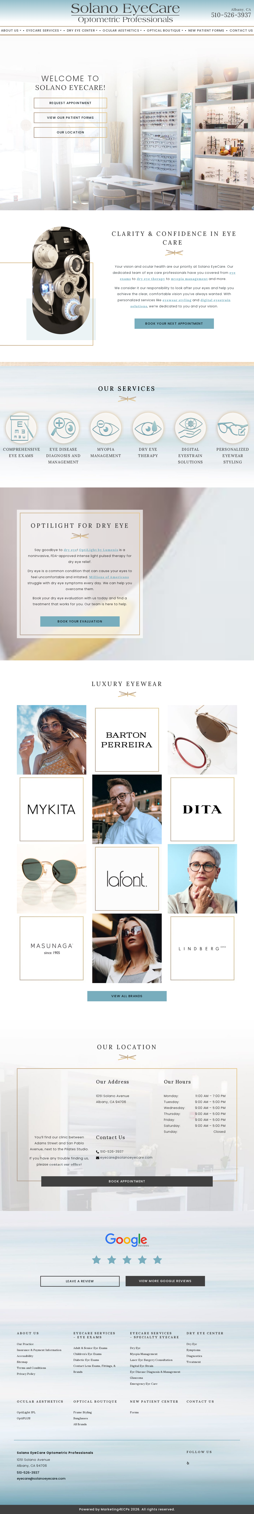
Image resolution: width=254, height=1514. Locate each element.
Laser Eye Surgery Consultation (151, 1360)
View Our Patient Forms (70, 117)
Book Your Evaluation (80, 621)
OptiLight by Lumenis (98, 550)
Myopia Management (144, 1354)
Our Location (70, 132)
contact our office (65, 1164)
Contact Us (241, 30)
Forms (134, 1412)
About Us (10, 30)
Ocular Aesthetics (121, 30)
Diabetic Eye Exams (86, 1360)
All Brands (80, 1424)
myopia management (189, 279)
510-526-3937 (231, 15)
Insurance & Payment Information (39, 1350)
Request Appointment (70, 103)
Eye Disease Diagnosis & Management (155, 1372)
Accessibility (25, 1356)
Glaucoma (136, 1378)
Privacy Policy (26, 1374)
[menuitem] (11, 31)
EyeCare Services (42, 30)
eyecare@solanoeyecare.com (126, 1157)
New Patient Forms (206, 30)
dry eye (70, 550)
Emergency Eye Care (144, 1384)
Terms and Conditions (31, 1368)
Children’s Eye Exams (87, 1354)
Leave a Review (80, 1281)
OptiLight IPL (26, 1412)
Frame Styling (82, 1412)
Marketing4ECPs (115, 1509)
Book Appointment (127, 1181)
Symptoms (193, 1350)
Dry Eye (135, 1348)
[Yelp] (188, 1463)
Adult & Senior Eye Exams (90, 1348)
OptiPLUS (23, 1418)
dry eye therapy (151, 279)
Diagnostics (194, 1356)
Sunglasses (80, 1418)
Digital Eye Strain (141, 1366)
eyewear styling (177, 300)
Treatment (194, 1362)
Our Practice (25, 1344)
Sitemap (22, 1362)
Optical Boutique (164, 30)
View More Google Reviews (165, 1281)
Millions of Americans (109, 577)
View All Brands (127, 996)
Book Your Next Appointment (174, 323)
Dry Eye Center (81, 30)
